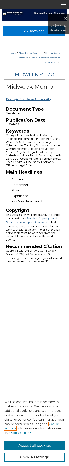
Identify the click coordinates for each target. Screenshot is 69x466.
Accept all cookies (34, 445)
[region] (34, 430)
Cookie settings (34, 457)
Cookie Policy (21, 433)
